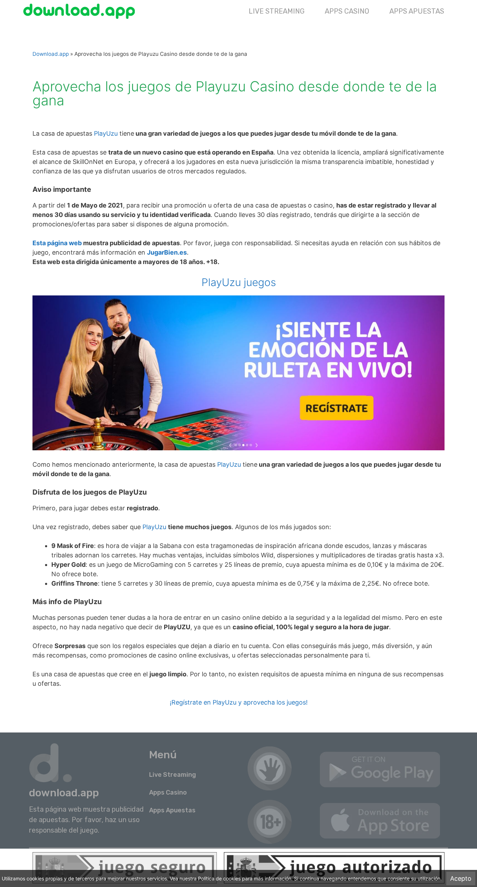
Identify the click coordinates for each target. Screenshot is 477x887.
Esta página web (57, 243)
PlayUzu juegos (238, 282)
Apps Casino (347, 11)
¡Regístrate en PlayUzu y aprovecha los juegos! (239, 702)
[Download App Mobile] (81, 11)
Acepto (460, 878)
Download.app (50, 54)
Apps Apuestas (416, 11)
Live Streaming (276, 11)
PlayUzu (106, 133)
